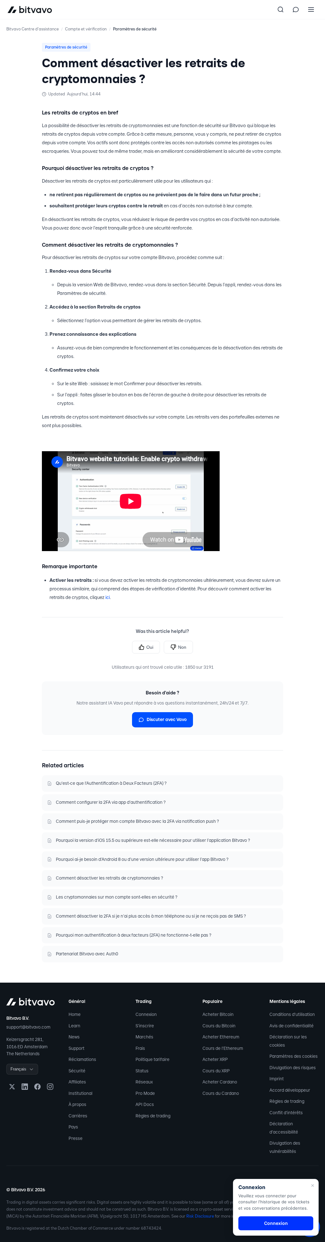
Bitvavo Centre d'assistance (32, 29)
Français (18, 1069)
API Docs (145, 1104)
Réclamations (82, 1059)
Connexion (146, 1014)
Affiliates (77, 1081)
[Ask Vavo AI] (295, 9)
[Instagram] (50, 1086)
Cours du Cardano (220, 1093)
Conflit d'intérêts (286, 1112)
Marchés (144, 1036)
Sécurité (77, 1070)
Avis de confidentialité (291, 1025)
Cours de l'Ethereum (222, 1048)
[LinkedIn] (24, 1086)
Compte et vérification (86, 29)
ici (107, 597)
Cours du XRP (216, 1070)
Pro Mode (145, 1093)
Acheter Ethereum (220, 1036)
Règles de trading (153, 1115)
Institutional (80, 1093)
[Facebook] (37, 1086)
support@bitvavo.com (28, 1027)
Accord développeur (289, 1090)
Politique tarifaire (152, 1059)
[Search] (280, 9)
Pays (73, 1126)
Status (142, 1070)
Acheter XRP (215, 1059)
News (74, 1036)
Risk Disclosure (200, 1216)
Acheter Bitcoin (218, 1014)
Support (76, 1048)
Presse (76, 1138)
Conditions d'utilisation (292, 1014)
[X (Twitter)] (12, 1086)
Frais (140, 1048)
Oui (149, 647)
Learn (74, 1025)
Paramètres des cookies (293, 1056)
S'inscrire (145, 1025)
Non (182, 647)
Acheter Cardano (219, 1081)
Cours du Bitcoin (218, 1025)
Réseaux (144, 1081)
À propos (77, 1104)
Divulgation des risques (292, 1067)
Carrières (78, 1115)
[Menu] (311, 9)
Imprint (276, 1078)
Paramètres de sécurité (134, 29)
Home (75, 1014)
